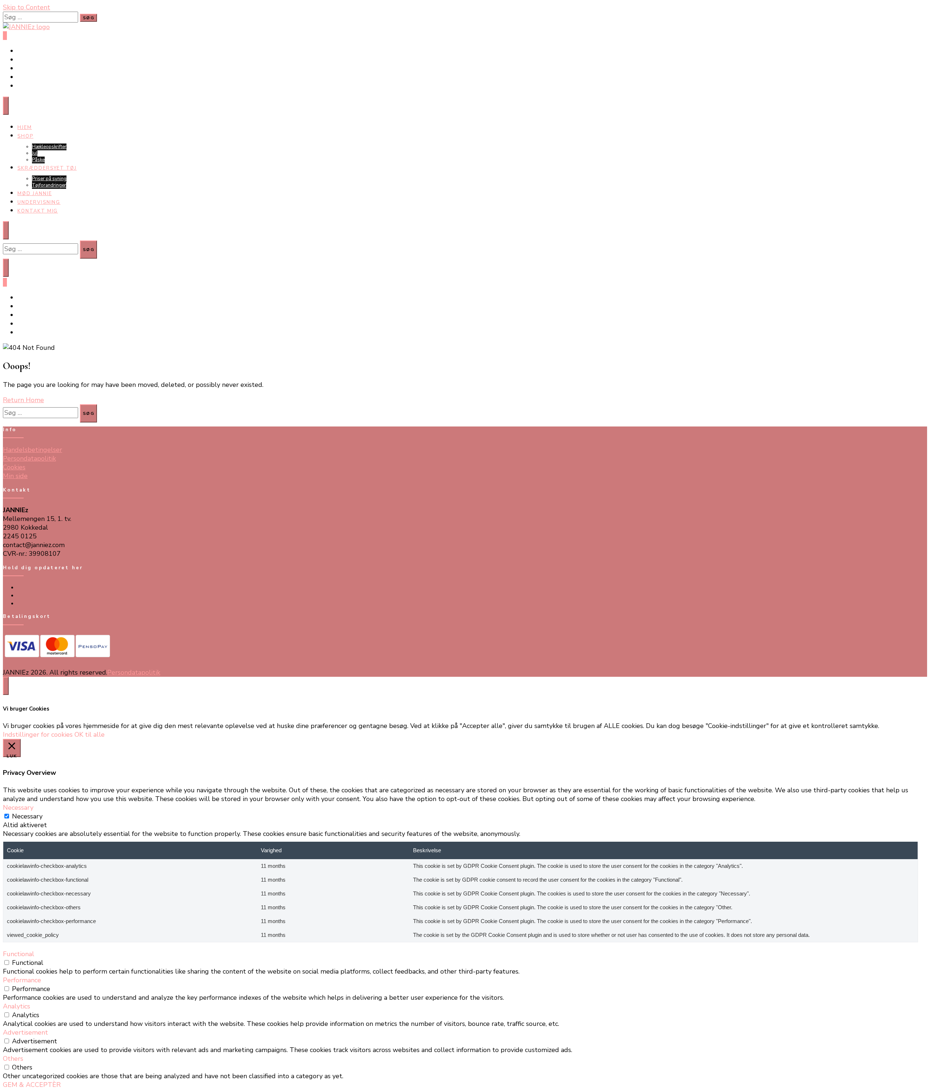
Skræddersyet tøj (47, 168)
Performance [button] (22, 980)
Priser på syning (49, 178)
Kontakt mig (37, 211)
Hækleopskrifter (49, 146)
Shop (25, 136)
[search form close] (6, 230)
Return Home (23, 400)
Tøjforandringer (49, 185)
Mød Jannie (34, 193)
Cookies (14, 467)
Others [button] (13, 1058)
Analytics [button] (16, 1006)
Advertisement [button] (25, 1032)
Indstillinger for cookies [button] (38, 734)
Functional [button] (18, 954)
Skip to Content (26, 7)
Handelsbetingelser (32, 449)
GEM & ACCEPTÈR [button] (32, 1084)
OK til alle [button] (89, 734)
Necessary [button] (18, 807)
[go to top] (6, 686)
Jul (34, 153)
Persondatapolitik (29, 458)
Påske (38, 160)
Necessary (27, 816)
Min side (15, 476)
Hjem (24, 127)
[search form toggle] (6, 268)
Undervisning (38, 202)
